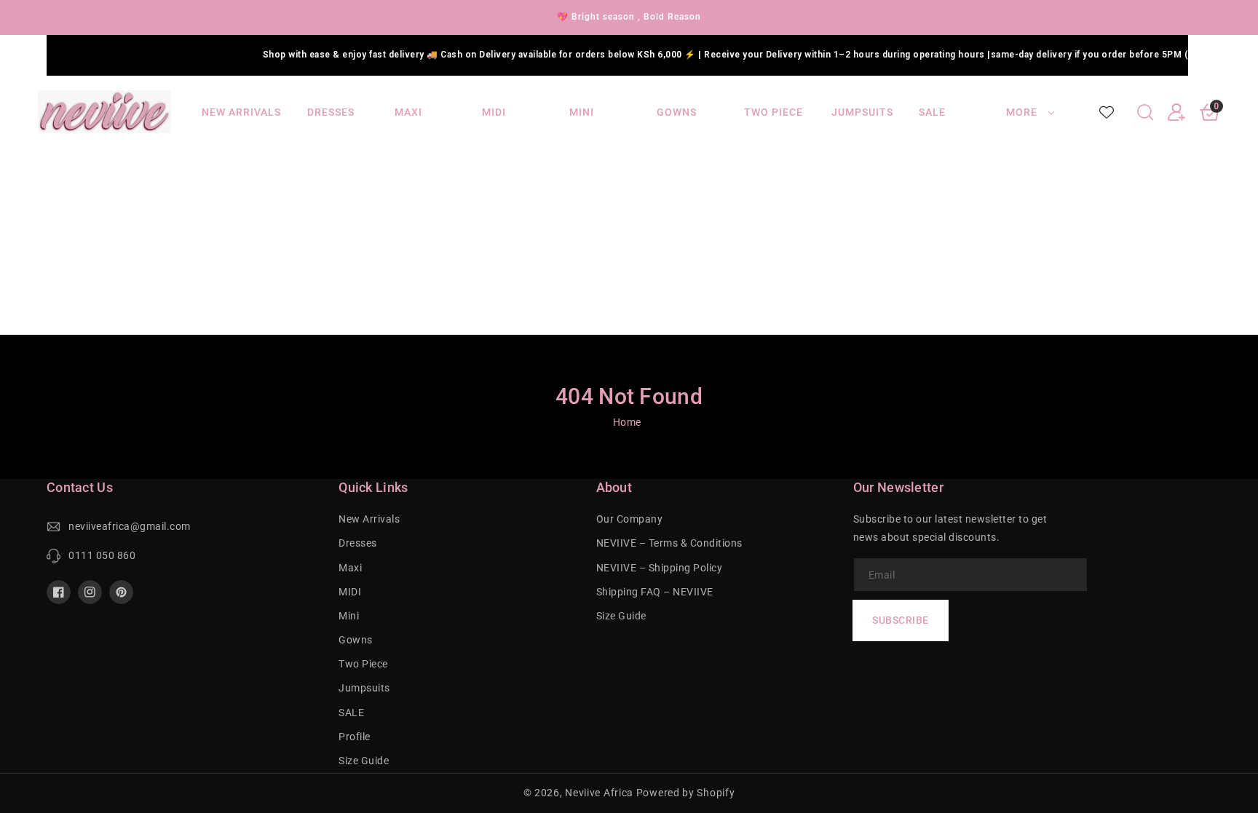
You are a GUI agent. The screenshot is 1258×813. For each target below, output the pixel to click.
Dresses (358, 543)
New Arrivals (369, 519)
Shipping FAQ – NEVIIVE (654, 592)
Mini (349, 616)
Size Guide (364, 760)
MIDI (350, 592)
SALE (351, 712)
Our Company (629, 519)
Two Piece (363, 664)
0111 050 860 (101, 555)
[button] (1145, 112)
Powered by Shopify (685, 792)
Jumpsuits (364, 688)
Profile (355, 736)
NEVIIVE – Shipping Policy (659, 568)
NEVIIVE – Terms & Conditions (669, 543)
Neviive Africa (599, 792)
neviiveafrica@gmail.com (129, 526)
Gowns (356, 640)
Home (627, 422)
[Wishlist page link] (1106, 112)
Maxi (350, 568)
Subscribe (900, 620)
